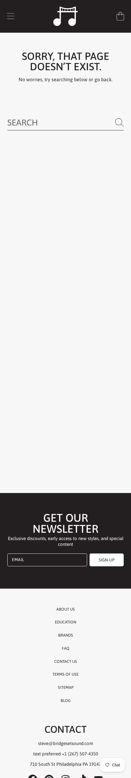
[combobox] (65, 123)
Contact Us (65, 661)
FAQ (65, 648)
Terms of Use (65, 674)
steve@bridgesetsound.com (65, 743)
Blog (66, 700)
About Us (65, 609)
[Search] (119, 122)
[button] (10, 16)
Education (65, 622)
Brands (65, 635)
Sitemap (65, 687)
